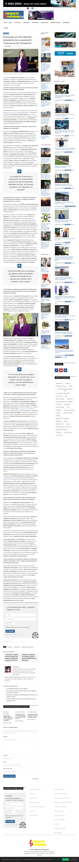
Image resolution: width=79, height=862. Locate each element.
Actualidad (17, 22)
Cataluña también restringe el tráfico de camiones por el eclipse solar (45, 160)
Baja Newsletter (58, 832)
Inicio (5, 22)
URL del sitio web (7, 768)
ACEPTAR (65, 859)
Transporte (58, 432)
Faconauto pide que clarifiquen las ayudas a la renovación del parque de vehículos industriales (64, 278)
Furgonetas (67, 404)
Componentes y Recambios (63, 393)
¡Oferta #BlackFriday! (59, 789)
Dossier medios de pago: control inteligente (45, 285)
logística (58, 413)
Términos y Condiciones (23, 627)
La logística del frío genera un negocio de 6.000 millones (33, 716)
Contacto (24, 9)
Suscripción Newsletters (60, 806)
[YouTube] (61, 370)
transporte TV (32, 811)
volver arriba (35, 778)
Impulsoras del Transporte (27, 647)
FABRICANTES (68, 170)
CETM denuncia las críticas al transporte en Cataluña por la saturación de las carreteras (45, 86)
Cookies (56, 824)
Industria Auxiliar (55, 22)
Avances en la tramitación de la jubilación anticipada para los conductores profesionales (65, 96)
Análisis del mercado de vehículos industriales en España (63, 166)
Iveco (68, 407)
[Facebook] (56, 370)
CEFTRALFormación (61, 386)
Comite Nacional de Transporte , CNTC (65, 389)
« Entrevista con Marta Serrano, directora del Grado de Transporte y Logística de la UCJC (11, 657)
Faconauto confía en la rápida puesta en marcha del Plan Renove (20, 716)
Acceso (19, 9)
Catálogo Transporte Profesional (62, 798)
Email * (5, 762)
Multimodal (66, 22)
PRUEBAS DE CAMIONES (70, 206)
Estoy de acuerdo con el (17, 627)
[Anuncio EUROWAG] (65, 44)
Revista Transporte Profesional (36, 806)
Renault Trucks (59, 424)
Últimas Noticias (21, 712)
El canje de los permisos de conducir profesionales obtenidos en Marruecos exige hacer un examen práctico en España (64, 258)
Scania (68, 424)
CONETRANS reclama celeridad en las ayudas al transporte (7, 718)
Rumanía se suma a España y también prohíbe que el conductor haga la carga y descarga (45, 245)
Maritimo (58, 415)
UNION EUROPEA (68, 335)
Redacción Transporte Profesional (62, 208)
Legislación (26, 22)
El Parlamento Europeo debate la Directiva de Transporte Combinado (63, 332)
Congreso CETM (33, 815)
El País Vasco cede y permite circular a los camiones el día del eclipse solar (45, 209)
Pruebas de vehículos (34, 802)
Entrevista (6, 33)
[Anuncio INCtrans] (52, 15)
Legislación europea (69, 410)
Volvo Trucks (59, 435)
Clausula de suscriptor (59, 815)
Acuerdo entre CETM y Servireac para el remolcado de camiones (65, 115)
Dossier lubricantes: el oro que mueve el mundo (46, 332)
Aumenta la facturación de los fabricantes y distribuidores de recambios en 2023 (65, 148)
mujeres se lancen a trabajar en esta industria (14, 479)
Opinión (6, 28)
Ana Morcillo (20, 721)
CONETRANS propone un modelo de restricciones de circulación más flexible (45, 104)
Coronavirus (59, 396)
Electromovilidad (60, 399)
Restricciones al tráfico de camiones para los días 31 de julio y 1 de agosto (45, 176)
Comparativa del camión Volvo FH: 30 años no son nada (64, 203)
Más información (57, 859)
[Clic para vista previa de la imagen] (20, 60)
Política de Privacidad (59, 819)
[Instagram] (65, 370)
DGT (66, 396)
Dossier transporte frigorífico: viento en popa (46, 300)
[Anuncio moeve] (65, 53)
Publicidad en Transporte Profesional (63, 802)
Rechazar (73, 859)
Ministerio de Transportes (62, 418)
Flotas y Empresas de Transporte (64, 401)
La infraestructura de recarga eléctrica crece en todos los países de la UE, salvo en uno (45, 193)
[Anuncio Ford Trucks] (39, 3)
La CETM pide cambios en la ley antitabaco (17, 688)
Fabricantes (44, 22)
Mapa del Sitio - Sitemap (60, 828)
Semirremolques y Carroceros (63, 427)
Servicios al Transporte (61, 429)
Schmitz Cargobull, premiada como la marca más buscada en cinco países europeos (64, 351)
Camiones (67, 383)
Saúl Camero (8, 46)
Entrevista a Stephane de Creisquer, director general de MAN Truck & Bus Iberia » (29, 657)
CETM (10, 22)
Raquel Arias (8, 722)
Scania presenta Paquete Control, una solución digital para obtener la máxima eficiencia (64, 132)
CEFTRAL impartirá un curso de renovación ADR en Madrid (45, 49)
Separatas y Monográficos (60, 793)
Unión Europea (68, 432)
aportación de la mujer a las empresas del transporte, (16, 112)
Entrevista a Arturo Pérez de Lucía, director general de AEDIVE (63, 221)
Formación (58, 404)
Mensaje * (5, 736)
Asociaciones (17, 647)
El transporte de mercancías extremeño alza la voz (64, 239)
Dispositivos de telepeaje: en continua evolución (45, 347)
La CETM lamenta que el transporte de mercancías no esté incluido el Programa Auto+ (45, 121)
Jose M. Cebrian (65, 244)
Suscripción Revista (59, 811)
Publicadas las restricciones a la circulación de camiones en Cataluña (64, 184)
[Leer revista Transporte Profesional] (65, 68)
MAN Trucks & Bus (67, 413)
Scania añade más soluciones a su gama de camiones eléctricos (65, 316)
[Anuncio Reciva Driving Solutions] (65, 35)
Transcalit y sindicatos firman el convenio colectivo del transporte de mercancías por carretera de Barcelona (45, 67)
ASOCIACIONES (68, 152)
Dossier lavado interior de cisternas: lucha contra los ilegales (45, 269)
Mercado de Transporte (35, 789)
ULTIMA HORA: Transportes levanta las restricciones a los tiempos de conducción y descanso (65, 298)
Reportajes (35, 22)
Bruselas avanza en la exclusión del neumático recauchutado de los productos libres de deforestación (46, 226)
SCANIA (66, 135)
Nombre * (5, 755)
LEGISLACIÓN (68, 100)
